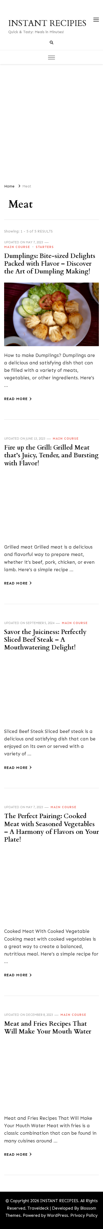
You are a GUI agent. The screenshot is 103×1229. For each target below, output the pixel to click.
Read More (16, 399)
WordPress (57, 1215)
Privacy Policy (84, 1215)
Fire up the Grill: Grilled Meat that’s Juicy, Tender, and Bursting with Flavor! (51, 455)
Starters (45, 247)
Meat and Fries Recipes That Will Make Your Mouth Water (47, 1028)
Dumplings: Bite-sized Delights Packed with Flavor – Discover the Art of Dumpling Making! (49, 264)
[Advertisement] (51, 121)
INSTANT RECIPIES (47, 23)
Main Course (17, 247)
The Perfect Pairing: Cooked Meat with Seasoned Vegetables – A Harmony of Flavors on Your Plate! (51, 828)
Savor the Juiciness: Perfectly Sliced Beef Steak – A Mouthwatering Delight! (45, 640)
